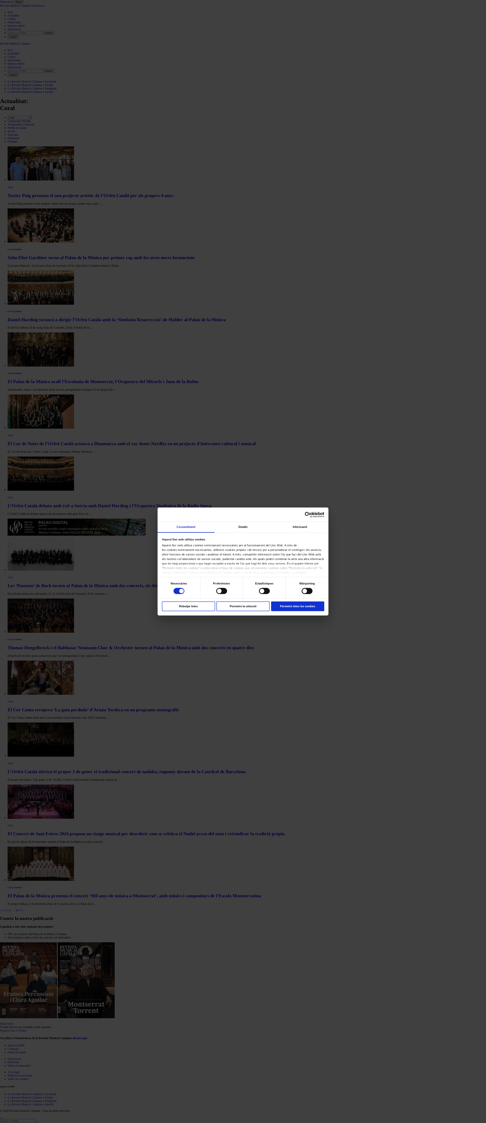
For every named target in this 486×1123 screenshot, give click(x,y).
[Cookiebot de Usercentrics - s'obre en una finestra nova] (307, 514)
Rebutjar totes (188, 606)
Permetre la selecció (243, 606)
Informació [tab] (300, 526)
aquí (237, 572)
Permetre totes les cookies (297, 606)
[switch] (221, 591)
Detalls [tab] (243, 526)
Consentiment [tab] (186, 526)
